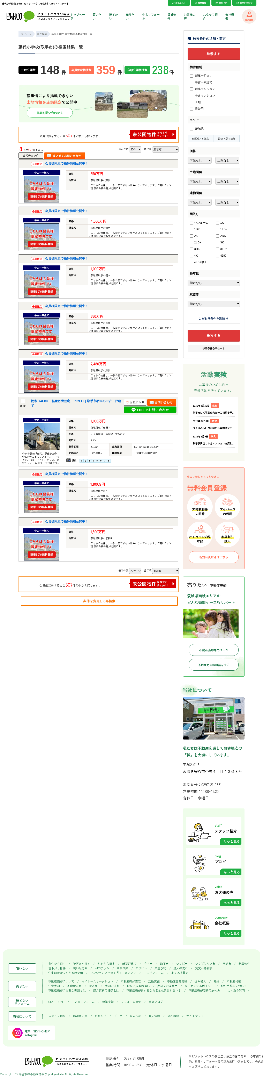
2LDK (197, 242)
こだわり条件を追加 (212, 318)
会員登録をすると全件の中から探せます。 (70, 135)
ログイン (141, 968)
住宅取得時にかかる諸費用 (65, 973)
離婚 (216, 981)
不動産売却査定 (131, 981)
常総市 (227, 964)
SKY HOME (56, 1002)
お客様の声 (80, 1016)
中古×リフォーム (83, 1002)
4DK (223, 255)
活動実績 (154, 981)
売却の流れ (112, 986)
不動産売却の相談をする (214, 665)
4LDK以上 (200, 262)
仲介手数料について (234, 986)
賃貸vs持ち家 (203, 968)
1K (222, 222)
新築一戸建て (203, 75)
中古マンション (204, 95)
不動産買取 (74, 986)
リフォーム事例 (131, 1002)
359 (109, 69)
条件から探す (57, 964)
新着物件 (244, 964)
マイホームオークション (97, 981)
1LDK (223, 229)
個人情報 (154, 1016)
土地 (197, 102)
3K (222, 242)
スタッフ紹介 (57, 1016)
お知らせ (100, 1016)
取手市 (164, 964)
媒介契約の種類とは (106, 990)
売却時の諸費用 (167, 986)
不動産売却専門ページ (213, 650)
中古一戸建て (203, 82)
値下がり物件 (57, 968)
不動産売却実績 (177, 981)
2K (196, 235)
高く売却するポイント (199, 986)
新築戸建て (129, 964)
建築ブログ (156, 1002)
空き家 (93, 986)
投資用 (199, 108)
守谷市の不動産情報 (31, 1074)
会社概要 (173, 1016)
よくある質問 (179, 973)
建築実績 (108, 1002)
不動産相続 (234, 981)
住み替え (200, 981)
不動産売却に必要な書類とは (67, 990)
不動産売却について (61, 981)
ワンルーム (201, 222)
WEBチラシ (102, 968)
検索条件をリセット (214, 348)
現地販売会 (80, 968)
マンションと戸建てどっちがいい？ (113, 973)
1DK (197, 229)
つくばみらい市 (205, 964)
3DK (197, 249)
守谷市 (148, 964)
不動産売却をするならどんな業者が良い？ (153, 990)
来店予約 (160, 968)
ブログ (118, 1016)
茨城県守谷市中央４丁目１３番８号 (212, 771)
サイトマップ (195, 1016)
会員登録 (122, 968)
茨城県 (199, 128)
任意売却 (54, 986)
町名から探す (106, 964)
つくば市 (182, 964)
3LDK (223, 249)
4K (196, 255)
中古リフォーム (154, 973)
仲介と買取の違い (138, 986)
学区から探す (81, 964)
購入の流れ (180, 968)
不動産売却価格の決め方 (204, 990)
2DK (223, 235)
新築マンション (204, 89)
